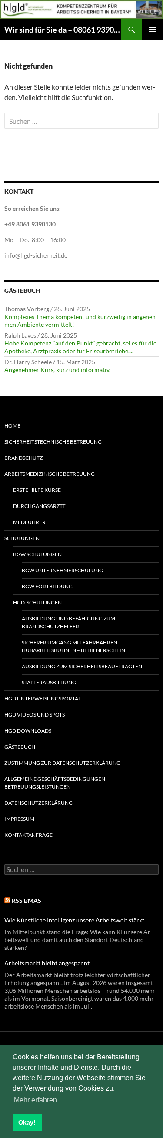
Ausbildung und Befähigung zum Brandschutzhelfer (68, 622)
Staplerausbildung (49, 682)
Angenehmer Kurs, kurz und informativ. (57, 369)
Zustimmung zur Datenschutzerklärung (62, 763)
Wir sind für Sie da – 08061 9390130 (62, 29)
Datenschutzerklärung (38, 803)
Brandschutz (23, 458)
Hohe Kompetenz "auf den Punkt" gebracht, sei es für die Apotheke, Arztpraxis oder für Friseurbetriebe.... (80, 347)
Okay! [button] (27, 1122)
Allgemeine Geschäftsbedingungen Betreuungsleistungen (54, 783)
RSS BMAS (26, 900)
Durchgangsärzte (39, 506)
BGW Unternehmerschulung (62, 570)
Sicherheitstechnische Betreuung (53, 441)
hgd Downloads (27, 730)
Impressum (19, 819)
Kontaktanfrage (28, 835)
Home (12, 425)
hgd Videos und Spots (34, 714)
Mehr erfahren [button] (35, 1100)
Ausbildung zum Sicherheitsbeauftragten (82, 666)
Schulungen (22, 538)
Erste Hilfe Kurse (37, 490)
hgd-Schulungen (37, 602)
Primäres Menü (152, 29)
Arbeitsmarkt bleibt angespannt (47, 963)
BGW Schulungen (37, 554)
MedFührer (29, 522)
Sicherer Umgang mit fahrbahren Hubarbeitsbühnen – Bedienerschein (73, 646)
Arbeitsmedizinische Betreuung (49, 474)
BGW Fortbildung (47, 586)
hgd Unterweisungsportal (42, 698)
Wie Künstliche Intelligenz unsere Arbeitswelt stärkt (74, 920)
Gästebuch (19, 746)
